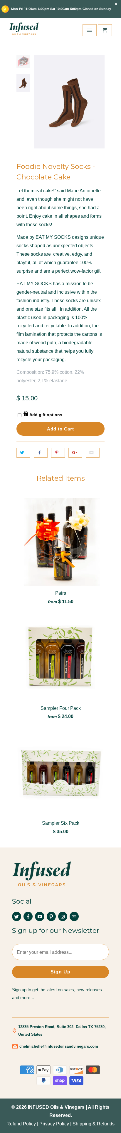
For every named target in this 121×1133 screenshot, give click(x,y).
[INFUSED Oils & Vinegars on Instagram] (62, 916)
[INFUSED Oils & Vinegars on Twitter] (16, 916)
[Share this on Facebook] (41, 453)
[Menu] (90, 30)
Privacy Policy (54, 1123)
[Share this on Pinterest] (58, 453)
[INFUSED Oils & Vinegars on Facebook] (28, 916)
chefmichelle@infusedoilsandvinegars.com (58, 1046)
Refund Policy (21, 1123)
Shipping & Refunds (94, 1123)
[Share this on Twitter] (23, 453)
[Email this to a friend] (93, 453)
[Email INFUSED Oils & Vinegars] (74, 916)
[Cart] (105, 30)
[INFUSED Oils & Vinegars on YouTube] (39, 916)
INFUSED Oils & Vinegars (56, 1107)
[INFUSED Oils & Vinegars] (23, 30)
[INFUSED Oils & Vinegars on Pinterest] (51, 916)
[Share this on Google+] (75, 453)
